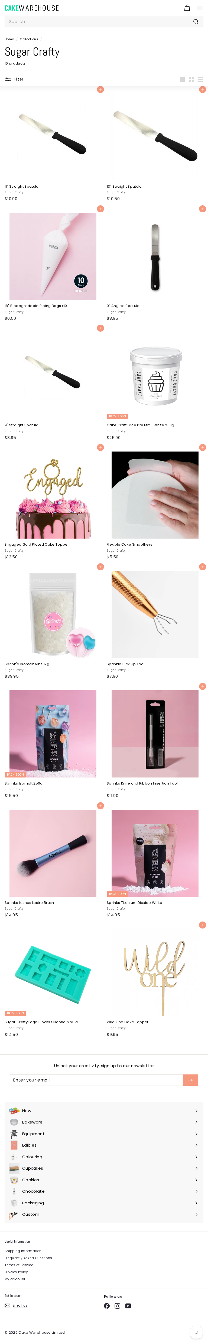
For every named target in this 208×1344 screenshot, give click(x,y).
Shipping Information (23, 1251)
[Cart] (187, 8)
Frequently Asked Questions (28, 1258)
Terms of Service (19, 1265)
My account (15, 1279)
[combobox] (104, 21)
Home (10, 39)
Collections (29, 39)
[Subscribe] (190, 1080)
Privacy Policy (16, 1272)
